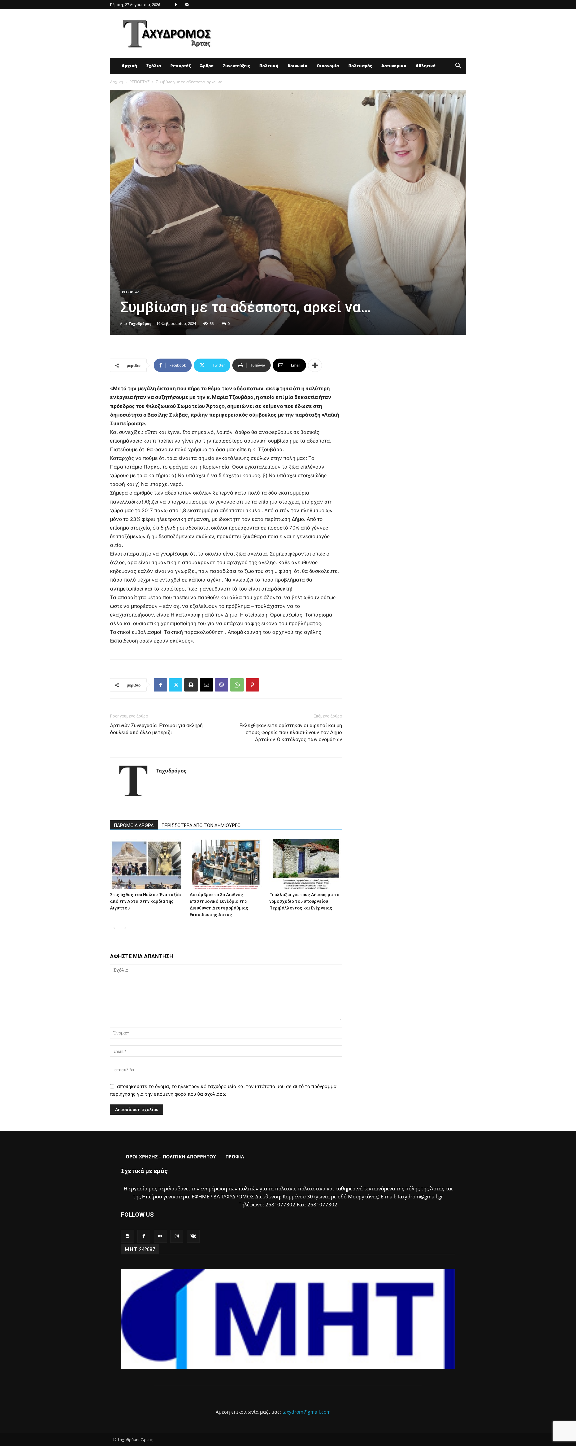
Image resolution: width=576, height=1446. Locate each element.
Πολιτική (268, 66)
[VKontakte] (193, 1236)
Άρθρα (207, 66)
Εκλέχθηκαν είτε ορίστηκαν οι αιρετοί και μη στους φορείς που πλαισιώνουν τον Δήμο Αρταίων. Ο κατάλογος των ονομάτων (291, 732)
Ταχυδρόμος (140, 323)
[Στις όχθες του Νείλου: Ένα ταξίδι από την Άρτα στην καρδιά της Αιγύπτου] (146, 864)
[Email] (206, 685)
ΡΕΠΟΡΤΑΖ (139, 82)
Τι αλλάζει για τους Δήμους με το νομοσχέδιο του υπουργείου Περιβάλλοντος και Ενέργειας (304, 901)
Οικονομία (328, 66)
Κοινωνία (297, 66)
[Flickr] (160, 1236)
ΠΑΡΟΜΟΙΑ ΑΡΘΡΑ (134, 825)
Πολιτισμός (360, 66)
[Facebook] (176, 4)
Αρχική (129, 66)
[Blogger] (127, 1236)
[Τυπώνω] (191, 685)
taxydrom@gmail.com (306, 1412)
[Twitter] (175, 685)
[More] (315, 365)
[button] (458, 66)
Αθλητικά (426, 66)
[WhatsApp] (237, 685)
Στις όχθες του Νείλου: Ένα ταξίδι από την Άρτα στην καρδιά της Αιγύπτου (145, 901)
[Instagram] (176, 1236)
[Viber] (221, 685)
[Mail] (187, 4)
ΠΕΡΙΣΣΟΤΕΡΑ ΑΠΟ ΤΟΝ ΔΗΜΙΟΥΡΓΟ (201, 825)
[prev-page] (114, 928)
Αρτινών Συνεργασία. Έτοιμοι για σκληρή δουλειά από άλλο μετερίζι (156, 729)
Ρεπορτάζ (180, 66)
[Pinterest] (252, 685)
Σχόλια (153, 66)
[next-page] (125, 928)
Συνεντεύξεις (236, 66)
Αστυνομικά (393, 66)
